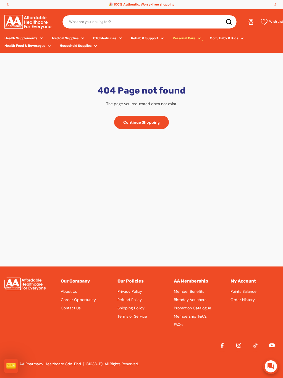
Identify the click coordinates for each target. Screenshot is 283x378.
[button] (7, 4)
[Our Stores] (251, 22)
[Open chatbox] (271, 366)
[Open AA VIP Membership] (11, 366)
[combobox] (149, 22)
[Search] (229, 22)
